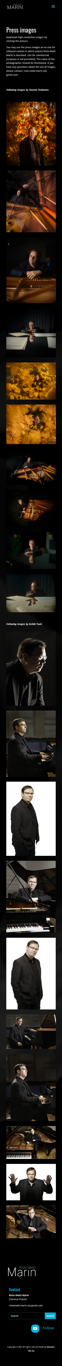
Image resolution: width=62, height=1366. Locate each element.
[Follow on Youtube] (35, 1328)
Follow (48, 1327)
